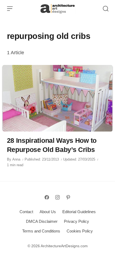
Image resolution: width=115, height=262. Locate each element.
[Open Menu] (10, 8)
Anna (16, 159)
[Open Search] (105, 8)
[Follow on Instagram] (57, 197)
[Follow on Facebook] (47, 197)
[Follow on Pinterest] (68, 197)
